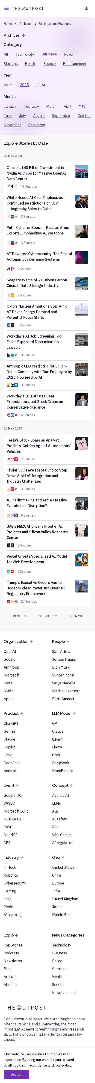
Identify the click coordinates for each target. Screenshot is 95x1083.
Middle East (61, 914)
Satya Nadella (63, 683)
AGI (55, 811)
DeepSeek (12, 763)
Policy (69, 54)
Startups (11, 63)
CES (7, 842)
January (10, 106)
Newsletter (13, 961)
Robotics (11, 875)
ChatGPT (11, 723)
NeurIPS (11, 835)
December (36, 125)
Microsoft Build (16, 811)
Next (78, 616)
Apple (9, 698)
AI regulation (62, 842)
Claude (9, 739)
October (84, 115)
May (82, 106)
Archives (11, 976)
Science (50, 63)
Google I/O (13, 795)
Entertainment (74, 63)
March (51, 106)
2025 (24, 84)
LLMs (56, 803)
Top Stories (13, 945)
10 (40, 616)
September (61, 115)
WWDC (9, 803)
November (12, 125)
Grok (8, 755)
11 (47, 616)
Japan (57, 906)
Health (30, 63)
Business (49, 54)
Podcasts (11, 953)
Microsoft (11, 675)
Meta (8, 683)
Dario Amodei (63, 698)
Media (9, 906)
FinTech (10, 867)
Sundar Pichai (63, 675)
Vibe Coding (61, 835)
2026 (8, 85)
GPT (55, 723)
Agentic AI (60, 795)
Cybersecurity (15, 883)
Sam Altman (62, 651)
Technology (24, 54)
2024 (40, 85)
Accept (16, 1074)
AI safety (59, 819)
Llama (57, 747)
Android (10, 770)
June (8, 115)
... (32, 616)
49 (69, 616)
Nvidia (9, 691)
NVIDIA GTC (14, 819)
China (56, 875)
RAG (55, 827)
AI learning (12, 914)
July (22, 115)
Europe (58, 883)
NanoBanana (63, 770)
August (39, 115)
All (6, 54)
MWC (8, 827)
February (31, 106)
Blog (7, 968)
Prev (16, 616)
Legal (8, 899)
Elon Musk (61, 667)
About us (11, 984)
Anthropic (12, 667)
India (56, 891)
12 (55, 616)
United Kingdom (65, 899)
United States (63, 867)
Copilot (9, 747)
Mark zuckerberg (66, 691)
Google (9, 659)
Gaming (10, 891)
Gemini (9, 731)
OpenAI (10, 651)
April (67, 106)
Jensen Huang (64, 659)
